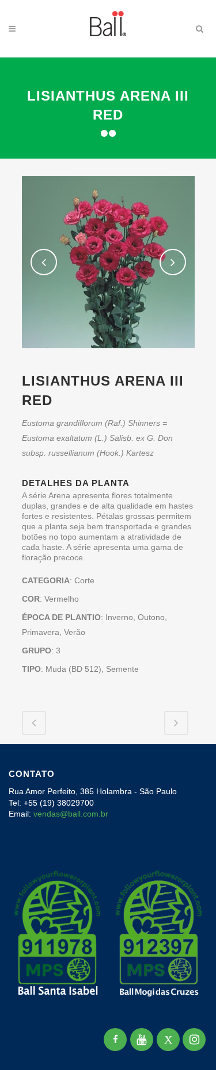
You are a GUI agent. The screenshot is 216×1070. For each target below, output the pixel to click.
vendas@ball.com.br (70, 813)
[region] (108, 973)
